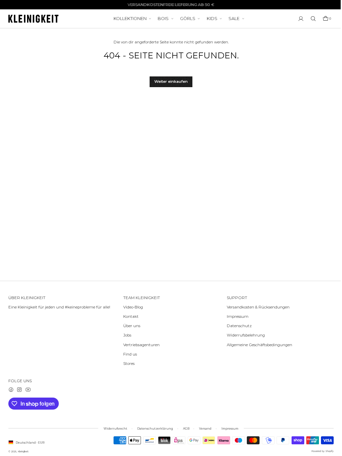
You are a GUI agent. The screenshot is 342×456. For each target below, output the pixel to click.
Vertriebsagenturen (141, 345)
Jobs (127, 335)
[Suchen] (310, 19)
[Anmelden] (297, 19)
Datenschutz (235, 325)
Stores (129, 363)
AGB (184, 428)
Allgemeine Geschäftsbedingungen (256, 345)
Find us (130, 354)
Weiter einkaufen (169, 81)
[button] (324, 19)
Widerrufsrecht (114, 428)
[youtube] (28, 389)
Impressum (234, 316)
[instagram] (19, 389)
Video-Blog (133, 307)
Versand (203, 428)
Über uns (131, 325)
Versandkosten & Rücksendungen (254, 307)
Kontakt (131, 316)
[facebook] (11, 389)
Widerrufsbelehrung (242, 335)
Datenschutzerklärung (153, 428)
